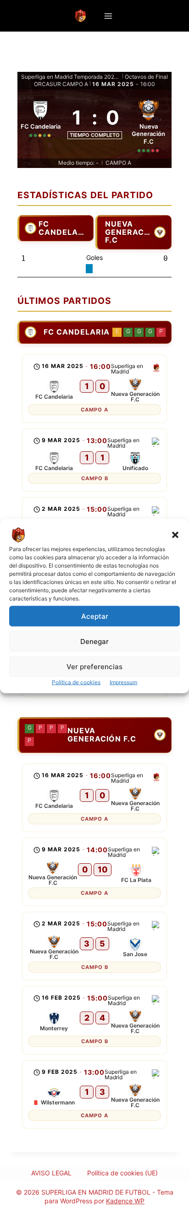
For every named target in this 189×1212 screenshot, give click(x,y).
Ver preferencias (94, 666)
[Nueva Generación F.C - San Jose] (94, 946)
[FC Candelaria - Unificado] (94, 460)
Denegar (94, 641)
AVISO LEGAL (51, 1173)
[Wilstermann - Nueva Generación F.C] (94, 1094)
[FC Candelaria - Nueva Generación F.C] (94, 388)
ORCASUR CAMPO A (61, 84)
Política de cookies (76, 682)
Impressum (123, 682)
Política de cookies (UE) (122, 1173)
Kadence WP (125, 1201)
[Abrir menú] (108, 16)
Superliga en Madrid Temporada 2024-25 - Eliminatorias (71, 76)
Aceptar (94, 615)
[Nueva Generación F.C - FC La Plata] (94, 872)
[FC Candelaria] (40, 123)
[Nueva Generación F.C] (149, 123)
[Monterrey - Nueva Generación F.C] (94, 1020)
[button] (175, 535)
